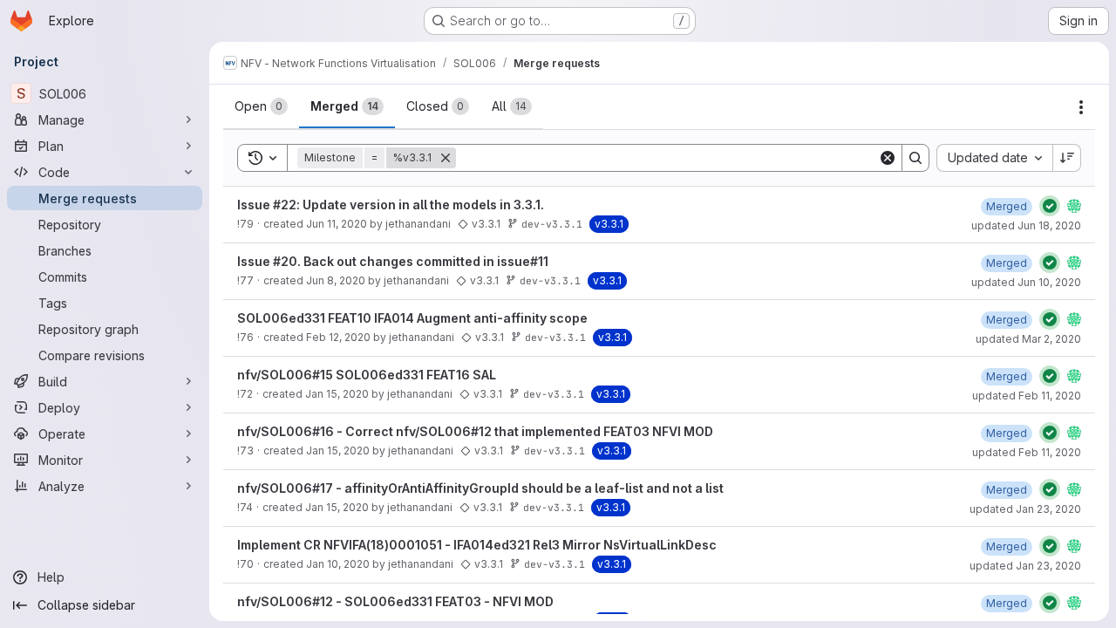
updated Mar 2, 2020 (1028, 338)
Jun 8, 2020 (335, 280)
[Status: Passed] (1049, 205)
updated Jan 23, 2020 (1025, 508)
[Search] (915, 158)
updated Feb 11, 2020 (1026, 395)
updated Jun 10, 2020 (1026, 282)
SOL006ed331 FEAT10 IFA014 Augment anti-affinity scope (412, 318)
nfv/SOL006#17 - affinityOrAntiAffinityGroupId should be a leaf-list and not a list (480, 488)
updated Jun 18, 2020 (1026, 225)
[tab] (261, 106)
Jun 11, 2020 (336, 223)
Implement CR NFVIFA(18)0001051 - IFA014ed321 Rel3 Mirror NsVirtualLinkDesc (477, 544)
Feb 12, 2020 (338, 337)
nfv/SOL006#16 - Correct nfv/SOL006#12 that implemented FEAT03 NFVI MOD (475, 431)
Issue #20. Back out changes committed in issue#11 (392, 261)
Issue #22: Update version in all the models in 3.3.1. (390, 204)
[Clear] (887, 157)
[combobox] (994, 158)
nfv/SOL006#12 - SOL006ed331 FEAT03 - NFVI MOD (395, 601)
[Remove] (445, 157)
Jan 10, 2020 (338, 563)
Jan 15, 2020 (337, 393)
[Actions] (1081, 107)
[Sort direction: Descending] (1067, 158)
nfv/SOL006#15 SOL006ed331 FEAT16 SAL (366, 374)
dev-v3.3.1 (551, 223)
